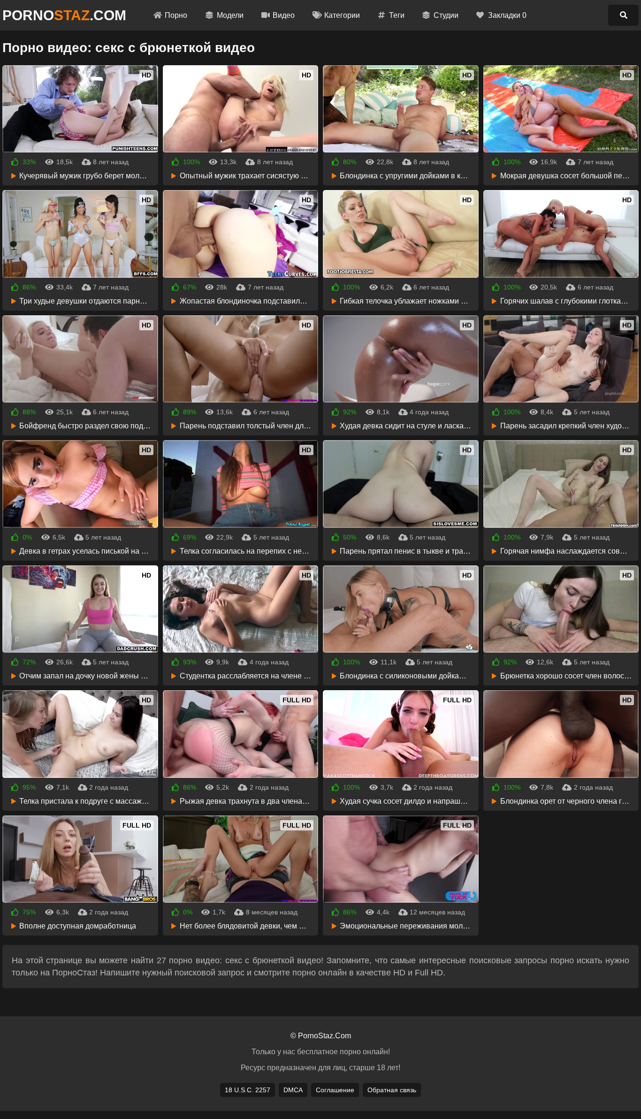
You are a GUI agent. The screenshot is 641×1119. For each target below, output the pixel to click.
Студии (446, 15)
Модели (230, 15)
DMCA (293, 1090)
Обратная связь (391, 1090)
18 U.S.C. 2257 (247, 1090)
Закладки (507, 15)
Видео (284, 15)
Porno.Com (64, 15)
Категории (342, 15)
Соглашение (335, 1090)
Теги (396, 15)
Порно (176, 15)
